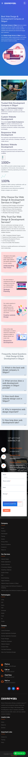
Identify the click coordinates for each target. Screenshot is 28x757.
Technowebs (14, 755)
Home (2, 722)
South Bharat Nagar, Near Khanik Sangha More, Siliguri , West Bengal (17, 467)
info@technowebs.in (15, 458)
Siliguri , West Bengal (10, 666)
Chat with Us (20, 753)
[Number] (25, 3)
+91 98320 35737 (14, 451)
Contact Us (4, 737)
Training (3, 739)
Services (3, 727)
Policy (2, 742)
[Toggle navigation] (3, 3)
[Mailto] (17, 688)
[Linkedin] (13, 688)
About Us (3, 725)
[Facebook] (9, 688)
